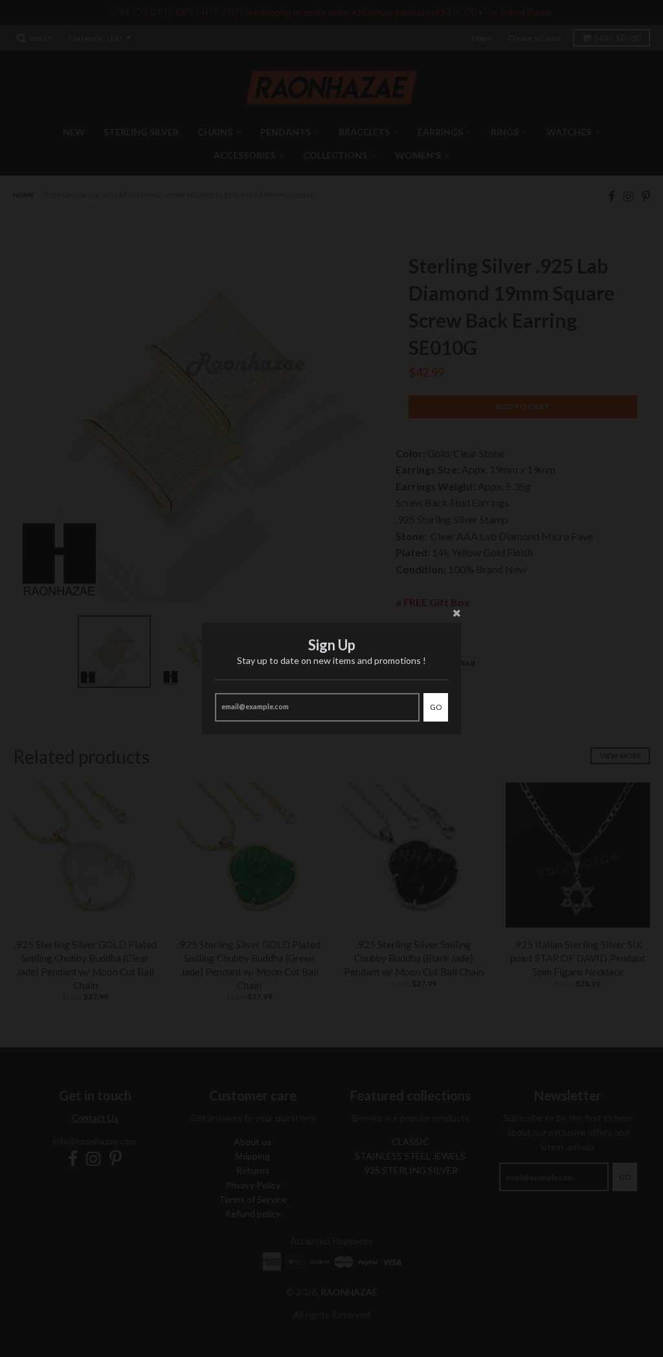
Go (436, 707)
